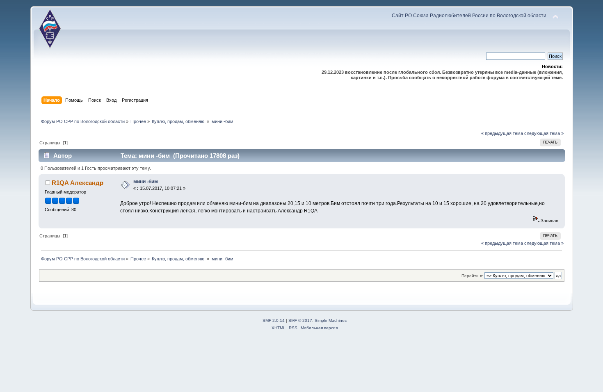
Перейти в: (472, 275)
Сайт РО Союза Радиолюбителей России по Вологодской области (469, 15)
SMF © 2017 (300, 320)
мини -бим (145, 182)
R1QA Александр (77, 182)
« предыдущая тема (502, 133)
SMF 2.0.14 (274, 320)
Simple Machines (331, 320)
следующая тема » (544, 133)
